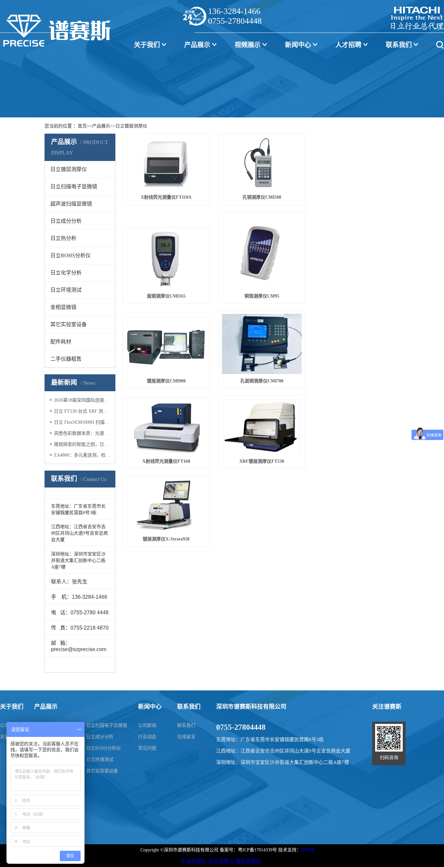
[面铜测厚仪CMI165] (166, 260)
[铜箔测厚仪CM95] (262, 252)
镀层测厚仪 (248, 861)
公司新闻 (147, 725)
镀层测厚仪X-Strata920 (166, 539)
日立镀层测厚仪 (131, 126)
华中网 (308, 849)
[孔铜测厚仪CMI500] (262, 163)
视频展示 (248, 44)
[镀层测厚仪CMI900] (166, 347)
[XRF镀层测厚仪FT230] (262, 426)
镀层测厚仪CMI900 (166, 381)
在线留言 (186, 736)
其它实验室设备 (102, 770)
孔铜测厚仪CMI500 (261, 197)
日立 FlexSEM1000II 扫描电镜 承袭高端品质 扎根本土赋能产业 (82, 422)
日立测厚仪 (221, 861)
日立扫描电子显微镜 (106, 725)
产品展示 (197, 44)
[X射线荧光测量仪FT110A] (166, 163)
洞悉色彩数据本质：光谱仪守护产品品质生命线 (82, 433)
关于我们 (147, 44)
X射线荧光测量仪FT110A (166, 197)
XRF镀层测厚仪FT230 (261, 461)
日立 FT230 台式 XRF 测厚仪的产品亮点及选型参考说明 (82, 411)
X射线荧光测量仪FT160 (166, 461)
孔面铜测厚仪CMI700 (261, 381)
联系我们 (399, 44)
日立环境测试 (99, 759)
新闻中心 (298, 44)
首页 (82, 126)
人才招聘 (348, 44)
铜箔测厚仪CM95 (261, 296)
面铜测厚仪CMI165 (166, 296)
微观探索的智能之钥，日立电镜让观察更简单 (82, 444)
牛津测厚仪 (194, 861)
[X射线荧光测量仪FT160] (166, 427)
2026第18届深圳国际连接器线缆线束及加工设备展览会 (82, 400)
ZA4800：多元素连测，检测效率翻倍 (82, 455)
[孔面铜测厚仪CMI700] (262, 344)
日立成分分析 (99, 736)
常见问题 (147, 748)
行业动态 (147, 736)
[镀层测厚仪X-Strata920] (166, 505)
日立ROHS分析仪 (103, 748)
